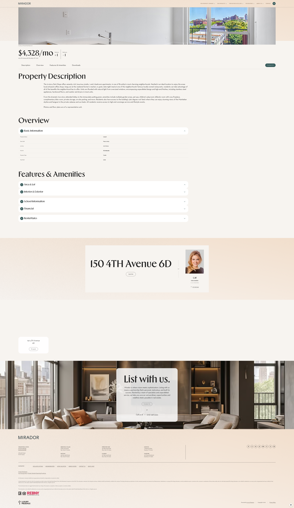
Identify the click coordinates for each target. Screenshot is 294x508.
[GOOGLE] (274, 446)
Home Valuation (61, 466)
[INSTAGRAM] (252, 446)
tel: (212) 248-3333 (22, 448)
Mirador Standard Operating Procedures (37, 473)
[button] (270, 65)
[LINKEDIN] (255, 446)
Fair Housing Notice (22, 473)
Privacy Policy (273, 502)
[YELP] (270, 446)
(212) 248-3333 (195, 287)
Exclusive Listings (38, 466)
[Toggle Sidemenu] (274, 3)
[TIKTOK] (259, 446)
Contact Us (82, 466)
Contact (268, 3)
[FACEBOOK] (248, 446)
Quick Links (91, 466)
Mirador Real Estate (22, 471)
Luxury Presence (250, 502)
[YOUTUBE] (263, 446)
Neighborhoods (50, 466)
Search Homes (72, 466)
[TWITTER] (266, 446)
